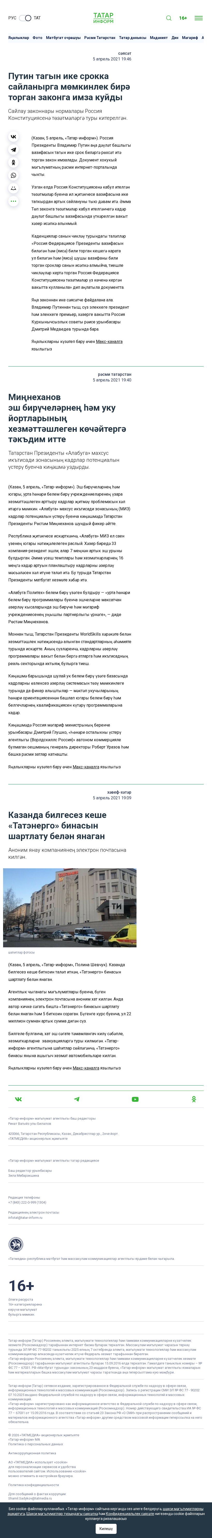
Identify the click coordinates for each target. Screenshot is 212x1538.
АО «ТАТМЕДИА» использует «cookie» (37, 1462)
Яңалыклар (18, 38)
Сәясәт (124, 53)
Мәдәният (159, 38)
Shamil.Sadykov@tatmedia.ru (30, 1498)
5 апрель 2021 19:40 (112, 380)
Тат (37, 17)
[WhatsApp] (13, 175)
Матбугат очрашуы (63, 38)
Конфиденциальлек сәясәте (130, 1514)
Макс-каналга (109, 341)
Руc (12, 17)
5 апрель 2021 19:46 (112, 59)
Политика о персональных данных (35, 1444)
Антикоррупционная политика (32, 1453)
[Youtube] (135, 1099)
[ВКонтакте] (13, 136)
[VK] (18, 1099)
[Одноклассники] (13, 162)
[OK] (194, 1099)
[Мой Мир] (13, 188)
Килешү (106, 1529)
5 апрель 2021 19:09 (112, 797)
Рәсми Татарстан (99, 38)
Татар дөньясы (132, 38)
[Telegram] (13, 149)
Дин (174, 38)
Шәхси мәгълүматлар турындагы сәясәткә (62, 1514)
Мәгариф (190, 38)
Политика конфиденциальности (33, 1485)
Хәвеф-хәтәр (119, 792)
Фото (37, 38)
